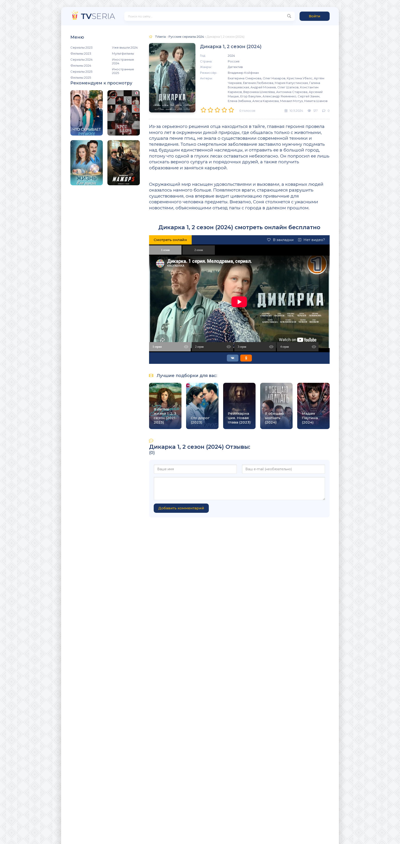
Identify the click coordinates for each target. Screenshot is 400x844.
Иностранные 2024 (123, 61)
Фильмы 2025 (80, 77)
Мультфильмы (123, 53)
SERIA (98, 16)
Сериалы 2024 (81, 59)
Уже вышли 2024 (125, 47)
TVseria (160, 36)
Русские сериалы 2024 (186, 36)
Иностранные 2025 (123, 71)
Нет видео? (314, 240)
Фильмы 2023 (80, 53)
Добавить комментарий (181, 508)
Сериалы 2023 (81, 47)
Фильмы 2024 (80, 65)
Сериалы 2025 (81, 71)
